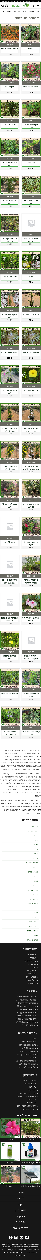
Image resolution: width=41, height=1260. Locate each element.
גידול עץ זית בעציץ (29, 1109)
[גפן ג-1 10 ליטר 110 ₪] (9, 109)
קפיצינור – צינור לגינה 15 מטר (25, 1000)
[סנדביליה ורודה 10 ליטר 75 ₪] (9, 488)
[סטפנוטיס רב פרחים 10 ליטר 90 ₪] (31, 488)
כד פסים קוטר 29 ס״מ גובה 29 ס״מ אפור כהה (19, 1061)
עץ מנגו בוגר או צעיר (29, 1080)
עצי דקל (35, 867)
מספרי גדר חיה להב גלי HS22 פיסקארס (21, 1006)
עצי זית (35, 876)
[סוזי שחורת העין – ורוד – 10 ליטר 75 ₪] (31, 412)
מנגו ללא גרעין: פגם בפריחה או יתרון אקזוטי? (20, 1096)
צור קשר (20, 1216)
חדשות (20, 1198)
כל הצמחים (34, 826)
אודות (21, 1192)
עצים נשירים (34, 899)
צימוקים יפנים (31, 977)
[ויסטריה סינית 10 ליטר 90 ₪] (9, 185)
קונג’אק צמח (31, 964)
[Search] (34, 6)
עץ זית (34, 1038)
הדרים (36, 849)
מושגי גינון (20, 1210)
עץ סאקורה (32, 983)
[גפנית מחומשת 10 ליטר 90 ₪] (9, 147)
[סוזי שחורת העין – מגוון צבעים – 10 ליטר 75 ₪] (31, 450)
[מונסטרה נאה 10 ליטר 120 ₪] (31, 336)
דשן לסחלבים (31, 1103)
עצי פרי (35, 885)
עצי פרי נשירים (33, 890)
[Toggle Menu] (38, 6)
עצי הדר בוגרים (33, 872)
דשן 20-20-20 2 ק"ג (29, 1025)
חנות (37, 11)
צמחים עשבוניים (32, 931)
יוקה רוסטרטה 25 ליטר (27, 1051)
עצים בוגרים (34, 894)
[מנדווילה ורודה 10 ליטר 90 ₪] (9, 374)
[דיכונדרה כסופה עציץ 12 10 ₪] (31, 185)
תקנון (20, 1204)
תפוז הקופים (31, 970)
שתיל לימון (32, 1087)
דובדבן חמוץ (32, 973)
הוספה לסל (31, 83)
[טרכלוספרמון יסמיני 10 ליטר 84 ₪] (9, 223)
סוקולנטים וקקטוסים (31, 863)
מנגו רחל (33, 958)
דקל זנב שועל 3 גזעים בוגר (27, 1067)
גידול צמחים (17, 11)
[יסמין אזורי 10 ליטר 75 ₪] (9, 260)
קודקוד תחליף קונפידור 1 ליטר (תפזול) (22, 1003)
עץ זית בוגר (32, 1090)
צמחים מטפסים (33, 926)
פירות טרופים (33, 908)
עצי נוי (36, 881)
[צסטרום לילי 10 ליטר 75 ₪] (9, 678)
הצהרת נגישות (20, 1228)
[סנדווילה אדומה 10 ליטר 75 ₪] (31, 526)
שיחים (36, 935)
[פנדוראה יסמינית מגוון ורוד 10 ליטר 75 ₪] (31, 640)
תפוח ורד (33, 1057)
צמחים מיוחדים (33, 831)
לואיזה (34, 967)
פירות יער (35, 912)
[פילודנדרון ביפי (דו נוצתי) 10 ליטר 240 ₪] (31, 564)
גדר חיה (35, 844)
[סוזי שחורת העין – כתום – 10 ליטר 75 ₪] (9, 412)
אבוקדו (36, 835)
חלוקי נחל (35, 858)
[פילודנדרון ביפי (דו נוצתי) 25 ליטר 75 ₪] (9, 564)
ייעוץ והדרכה (6, 11)
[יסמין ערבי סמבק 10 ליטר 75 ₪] (31, 298)
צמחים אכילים (33, 922)
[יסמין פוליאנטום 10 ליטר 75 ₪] (9, 298)
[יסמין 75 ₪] (31, 260)
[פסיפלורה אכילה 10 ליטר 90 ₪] (31, 678)
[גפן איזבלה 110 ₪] (9, 71)
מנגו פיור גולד (31, 954)
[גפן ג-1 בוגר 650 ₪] (31, 147)
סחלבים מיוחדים (30, 1083)
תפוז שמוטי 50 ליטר (29, 1048)
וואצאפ (17, 1)
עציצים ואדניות (33, 903)
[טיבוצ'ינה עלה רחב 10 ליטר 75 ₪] (31, 223)
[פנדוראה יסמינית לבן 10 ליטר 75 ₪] (9, 602)
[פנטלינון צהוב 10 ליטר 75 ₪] (9, 640)
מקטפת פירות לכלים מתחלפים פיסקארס (21, 996)
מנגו (24, 11)
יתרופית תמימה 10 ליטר (27, 1064)
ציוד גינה (20, 1222)
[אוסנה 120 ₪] (30, 33)
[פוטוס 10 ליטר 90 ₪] (9, 526)
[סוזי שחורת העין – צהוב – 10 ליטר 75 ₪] (9, 450)
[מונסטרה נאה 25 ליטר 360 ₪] (9, 336)
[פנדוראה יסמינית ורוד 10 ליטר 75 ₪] (31, 602)
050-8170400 (26, 1)
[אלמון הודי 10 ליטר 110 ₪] (31, 71)
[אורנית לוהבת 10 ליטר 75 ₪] (9, 33)
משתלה (31, 11)
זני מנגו (35, 854)
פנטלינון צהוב (31, 980)
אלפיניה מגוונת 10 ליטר (27, 1045)
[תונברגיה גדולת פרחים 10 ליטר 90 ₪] (10, 716)
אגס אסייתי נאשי (30, 961)
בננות (36, 840)
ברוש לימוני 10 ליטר (29, 1042)
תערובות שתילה (32, 940)
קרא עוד (30, 45)
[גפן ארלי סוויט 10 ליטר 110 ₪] (31, 109)
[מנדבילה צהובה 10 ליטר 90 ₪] (31, 374)
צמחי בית (35, 917)
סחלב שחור (32, 1099)
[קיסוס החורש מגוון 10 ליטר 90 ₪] (31, 716)
